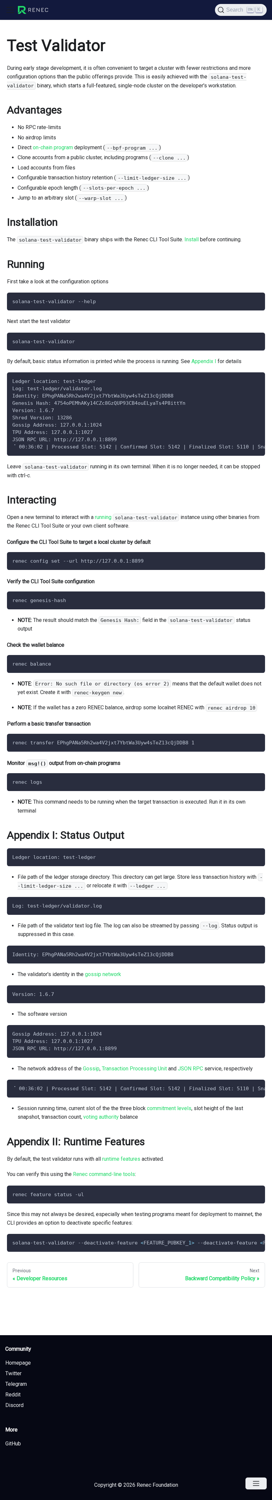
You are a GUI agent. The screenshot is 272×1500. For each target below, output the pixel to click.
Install (191, 239)
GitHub (13, 1443)
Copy (255, 299)
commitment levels (169, 1108)
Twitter (13, 1373)
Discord (14, 1405)
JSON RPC (190, 1068)
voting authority (101, 1117)
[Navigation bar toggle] (10, 10)
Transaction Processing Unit (134, 1068)
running (103, 517)
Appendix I (203, 361)
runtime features (121, 1159)
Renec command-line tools (104, 1174)
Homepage (18, 1363)
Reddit (13, 1394)
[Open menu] (256, 1483)
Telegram (16, 1384)
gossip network (103, 974)
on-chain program (53, 147)
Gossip (91, 1068)
